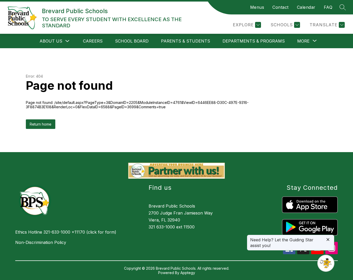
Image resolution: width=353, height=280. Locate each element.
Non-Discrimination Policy (40, 242)
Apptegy (187, 272)
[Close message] (328, 240)
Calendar (306, 7)
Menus (257, 7)
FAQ (328, 7)
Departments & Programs (253, 41)
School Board (132, 41)
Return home (40, 124)
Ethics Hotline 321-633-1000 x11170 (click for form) (65, 232)
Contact (280, 7)
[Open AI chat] (326, 263)
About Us (51, 41)
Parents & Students (185, 41)
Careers (93, 41)
